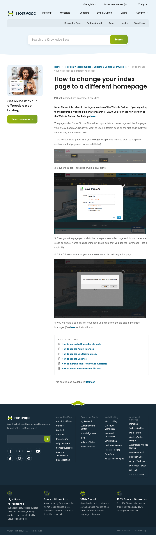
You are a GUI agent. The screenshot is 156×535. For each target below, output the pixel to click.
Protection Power (137, 465)
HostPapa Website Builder (77, 67)
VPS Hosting (111, 441)
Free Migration (63, 460)
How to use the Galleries (74, 358)
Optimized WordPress (110, 427)
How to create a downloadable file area (81, 368)
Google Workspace (138, 461)
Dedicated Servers (113, 445)
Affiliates (60, 434)
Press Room (62, 439)
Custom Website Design (137, 439)
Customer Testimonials (62, 454)
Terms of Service (123, 531)
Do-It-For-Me (135, 433)
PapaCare (109, 454)
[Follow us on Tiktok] (10, 458)
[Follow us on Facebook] (10, 451)
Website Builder (136, 428)
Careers (60, 425)
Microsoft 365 (136, 457)
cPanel (111, 23)
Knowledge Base (72, 23)
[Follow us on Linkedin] (29, 451)
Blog (83, 438)
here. (93, 116)
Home (57, 67)
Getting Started (94, 23)
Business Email (136, 452)
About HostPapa (64, 421)
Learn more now (21, 119)
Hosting (124, 23)
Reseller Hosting (112, 450)
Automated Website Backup (138, 446)
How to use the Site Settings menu (79, 354)
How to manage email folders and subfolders (84, 363)
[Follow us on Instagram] (19, 458)
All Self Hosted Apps (114, 458)
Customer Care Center (88, 427)
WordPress (139, 23)
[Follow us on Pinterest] (29, 458)
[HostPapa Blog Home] (21, 13)
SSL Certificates (136, 474)
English (90, 4)
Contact (60, 430)
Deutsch (90, 382)
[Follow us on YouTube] (38, 451)
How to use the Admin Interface (78, 349)
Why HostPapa (63, 443)
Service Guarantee (64, 448)
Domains (133, 424)
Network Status (88, 442)
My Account (86, 421)
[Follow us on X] (19, 451)
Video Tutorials (88, 446)
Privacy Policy (140, 531)
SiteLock (133, 470)
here (72, 327)
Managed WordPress (110, 435)
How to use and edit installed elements (81, 344)
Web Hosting (111, 421)
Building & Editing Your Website (110, 67)
